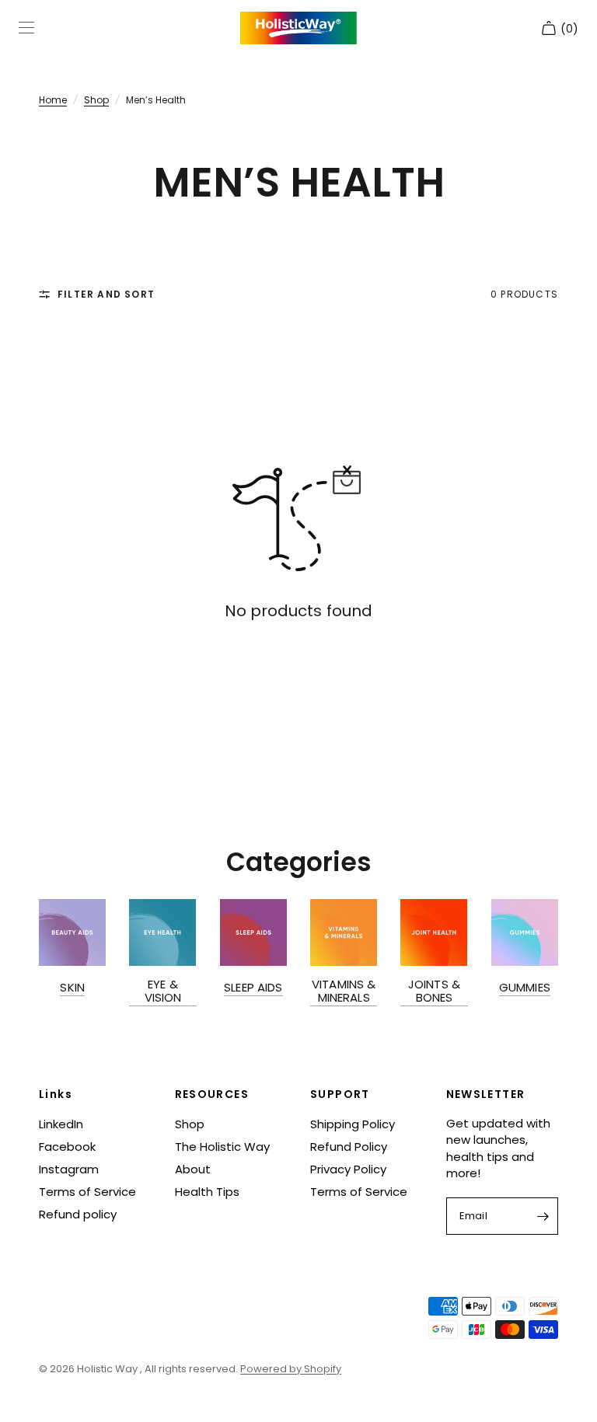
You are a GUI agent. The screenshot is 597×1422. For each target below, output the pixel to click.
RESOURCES (212, 1094)
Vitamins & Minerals (344, 991)
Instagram (69, 1169)
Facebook (67, 1146)
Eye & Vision (163, 991)
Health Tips (207, 1191)
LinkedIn (61, 1124)
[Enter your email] (542, 1216)
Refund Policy (348, 1146)
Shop (96, 99)
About (193, 1169)
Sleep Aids (253, 987)
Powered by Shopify (290, 1368)
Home (53, 99)
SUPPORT (340, 1094)
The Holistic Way (222, 1146)
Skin (72, 987)
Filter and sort (106, 294)
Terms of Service (87, 1191)
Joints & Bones (434, 991)
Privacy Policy (348, 1169)
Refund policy (78, 1214)
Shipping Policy (352, 1124)
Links (55, 1094)
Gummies (524, 987)
